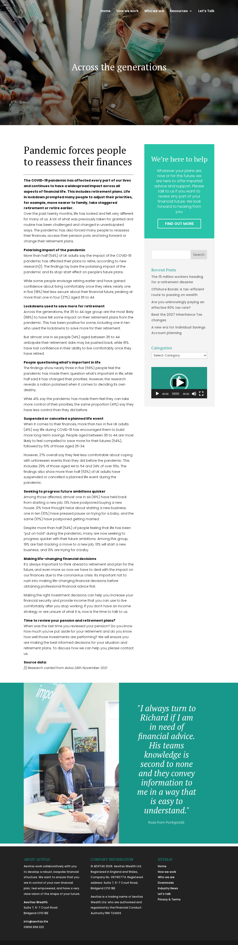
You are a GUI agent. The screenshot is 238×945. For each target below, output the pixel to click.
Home (106, 11)
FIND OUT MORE (179, 223)
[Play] (157, 393)
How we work (127, 11)
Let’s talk (164, 894)
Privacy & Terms (169, 899)
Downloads (166, 883)
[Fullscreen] (201, 393)
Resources (179, 11)
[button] (179, 382)
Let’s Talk (206, 11)
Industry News (168, 888)
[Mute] (194, 393)
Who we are (154, 11)
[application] (179, 382)
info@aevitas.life (36, 921)
